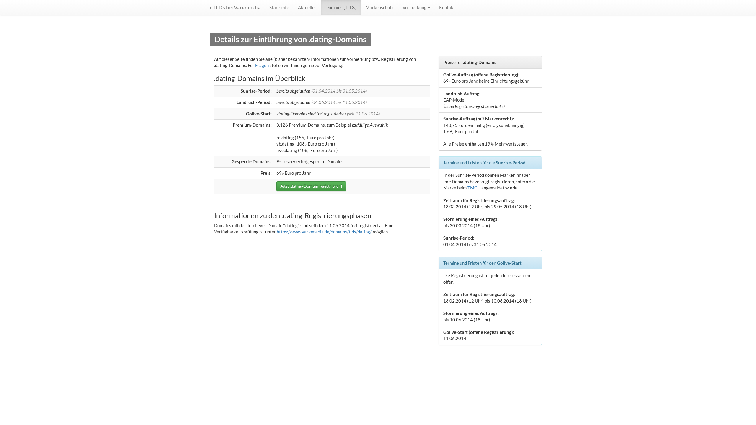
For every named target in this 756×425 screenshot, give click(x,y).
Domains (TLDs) (341, 7)
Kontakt (447, 7)
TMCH (473, 187)
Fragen (262, 65)
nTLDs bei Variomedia (235, 7)
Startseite (279, 7)
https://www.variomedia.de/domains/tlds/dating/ (324, 231)
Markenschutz (380, 7)
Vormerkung (415, 7)
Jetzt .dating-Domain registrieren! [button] (311, 186)
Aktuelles (307, 7)
